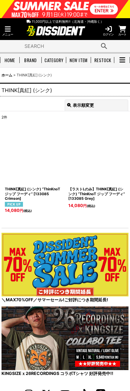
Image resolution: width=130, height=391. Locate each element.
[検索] (104, 46)
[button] (8, 31)
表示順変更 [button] (83, 105)
